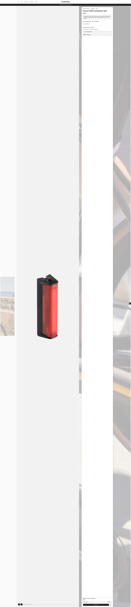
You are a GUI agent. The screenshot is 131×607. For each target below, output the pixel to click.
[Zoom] (47, 307)
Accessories (92, 8)
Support (36, 1)
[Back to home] (65, 2)
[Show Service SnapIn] (130, 303)
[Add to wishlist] (111, 605)
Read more (96, 29)
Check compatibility (86, 23)
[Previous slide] (19, 604)
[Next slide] (21, 604)
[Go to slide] (36, 604)
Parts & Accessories (86, 8)
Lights (97, 8)
